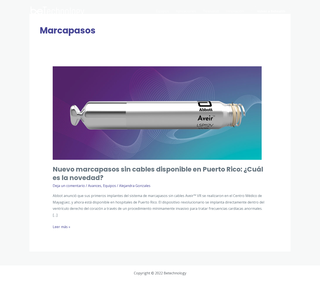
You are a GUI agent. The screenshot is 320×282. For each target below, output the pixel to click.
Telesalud (211, 11)
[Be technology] (57, 10)
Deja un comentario (69, 185)
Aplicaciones (186, 11)
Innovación (235, 11)
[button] (271, 11)
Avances (94, 185)
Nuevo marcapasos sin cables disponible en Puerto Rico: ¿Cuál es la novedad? (158, 173)
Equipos (162, 11)
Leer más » (61, 226)
